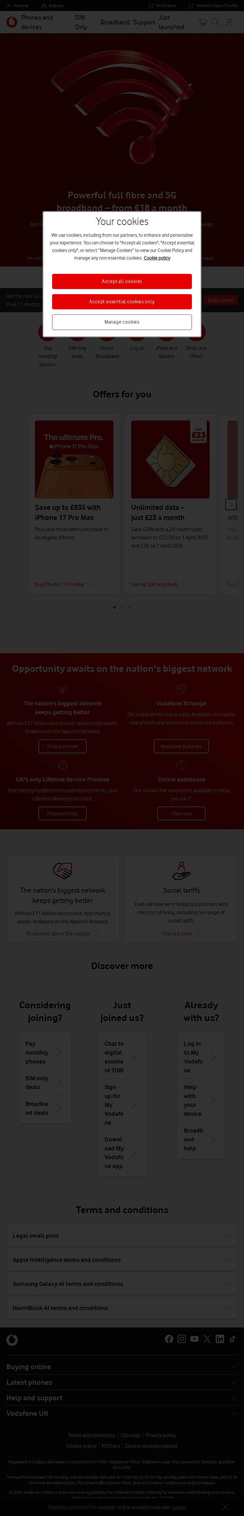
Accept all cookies (122, 281)
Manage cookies (122, 322)
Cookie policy (157, 258)
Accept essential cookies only (121, 302)
